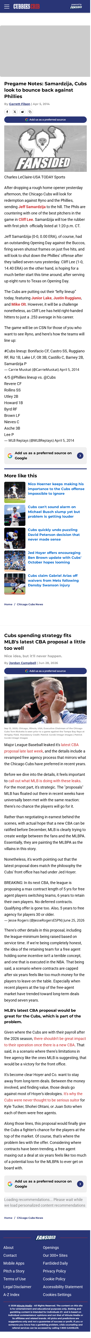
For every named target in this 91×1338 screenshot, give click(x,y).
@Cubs (50, 377)
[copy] (30, 112)
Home (8, 604)
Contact (10, 1255)
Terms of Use (14, 1279)
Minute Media (24, 1305)
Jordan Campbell (22, 663)
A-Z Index (11, 1294)
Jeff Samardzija (32, 207)
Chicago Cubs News (30, 604)
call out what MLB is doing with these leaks (44, 781)
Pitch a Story (14, 1271)
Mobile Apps (13, 1263)
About (8, 1247)
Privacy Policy (54, 1271)
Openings (51, 1247)
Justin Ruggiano (67, 298)
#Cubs (9, 351)
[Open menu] (6, 6)
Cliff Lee (26, 219)
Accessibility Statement (63, 1287)
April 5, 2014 (69, 369)
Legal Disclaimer (17, 1287)
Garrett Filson (19, 104)
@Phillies (18, 377)
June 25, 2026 (73, 920)
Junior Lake (41, 298)
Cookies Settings (57, 1294)
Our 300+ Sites (55, 1255)
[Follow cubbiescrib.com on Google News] (80, 456)
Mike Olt (18, 304)
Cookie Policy (54, 1279)
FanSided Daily (55, 1263)
